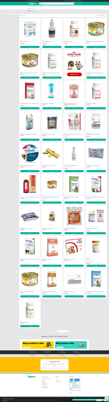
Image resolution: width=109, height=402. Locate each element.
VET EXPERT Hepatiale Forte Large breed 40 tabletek (93, 134)
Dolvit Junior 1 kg (88, 259)
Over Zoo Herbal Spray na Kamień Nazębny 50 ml (70, 165)
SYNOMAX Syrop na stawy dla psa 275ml (92, 228)
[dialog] (54, 399)
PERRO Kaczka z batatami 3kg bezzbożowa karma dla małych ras (28, 134)
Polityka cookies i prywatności (46, 378)
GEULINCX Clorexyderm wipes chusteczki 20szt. (92, 165)
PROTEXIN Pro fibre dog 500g (24, 41)
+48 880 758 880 (67, 0)
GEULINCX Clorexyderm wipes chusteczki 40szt (26, 228)
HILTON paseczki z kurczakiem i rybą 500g (69, 228)
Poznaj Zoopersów (44, 386)
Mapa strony (44, 381)
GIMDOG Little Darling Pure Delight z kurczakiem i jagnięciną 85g (95, 41)
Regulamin (43, 380)
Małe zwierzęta (35, 6)
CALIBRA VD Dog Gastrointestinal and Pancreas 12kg (49, 291)
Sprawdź (70, 392)
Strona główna (30, 8)
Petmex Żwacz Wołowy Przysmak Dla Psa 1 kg (48, 134)
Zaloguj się (79, 0)
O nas (57, 378)
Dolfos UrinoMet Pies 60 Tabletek (24, 322)
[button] (28, 3)
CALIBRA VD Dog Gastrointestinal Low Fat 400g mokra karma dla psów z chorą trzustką (70, 104)
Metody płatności (44, 383)
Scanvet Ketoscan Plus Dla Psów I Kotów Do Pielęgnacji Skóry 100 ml (29, 197)
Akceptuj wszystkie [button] (89, 399)
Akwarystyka (41, 6)
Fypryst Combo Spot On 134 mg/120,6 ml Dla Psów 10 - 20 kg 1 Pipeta (29, 259)
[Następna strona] (68, 331)
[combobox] (60, 3)
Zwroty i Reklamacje (45, 387)
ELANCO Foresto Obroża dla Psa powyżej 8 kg (26, 165)
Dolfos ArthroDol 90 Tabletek (68, 41)
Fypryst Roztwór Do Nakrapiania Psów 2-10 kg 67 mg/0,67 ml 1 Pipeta (29, 103)
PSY (33, 8)
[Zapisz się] (66, 368)
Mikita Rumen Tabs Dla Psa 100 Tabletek (47, 228)
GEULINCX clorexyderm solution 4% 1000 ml (48, 103)
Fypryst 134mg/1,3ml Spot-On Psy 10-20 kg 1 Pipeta (71, 197)
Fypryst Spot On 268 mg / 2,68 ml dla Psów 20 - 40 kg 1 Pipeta (94, 291)
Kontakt (57, 380)
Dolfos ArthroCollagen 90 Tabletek (91, 103)
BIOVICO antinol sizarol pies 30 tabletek (69, 259)
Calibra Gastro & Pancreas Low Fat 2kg (47, 259)
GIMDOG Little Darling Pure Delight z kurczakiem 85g (27, 291)
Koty (31, 6)
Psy (28, 6)
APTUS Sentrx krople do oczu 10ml (47, 41)
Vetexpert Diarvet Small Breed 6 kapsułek (69, 291)
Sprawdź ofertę (26, 347)
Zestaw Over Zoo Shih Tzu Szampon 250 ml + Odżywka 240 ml (72, 134)
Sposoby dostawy (44, 384)
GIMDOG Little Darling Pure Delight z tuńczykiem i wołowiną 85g (51, 197)
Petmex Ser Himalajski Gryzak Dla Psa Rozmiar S (48, 165)
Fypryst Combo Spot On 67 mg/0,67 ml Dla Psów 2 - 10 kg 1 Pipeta (95, 197)
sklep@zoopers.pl (74, 0)
